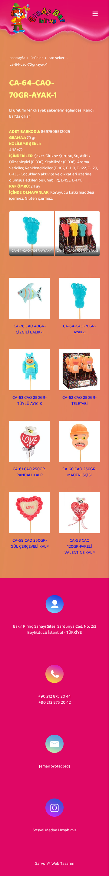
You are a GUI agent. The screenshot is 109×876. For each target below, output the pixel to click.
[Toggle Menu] (95, 13)
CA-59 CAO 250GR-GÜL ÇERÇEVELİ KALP (30, 543)
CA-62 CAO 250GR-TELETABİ (79, 400)
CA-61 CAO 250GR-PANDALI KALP (29, 472)
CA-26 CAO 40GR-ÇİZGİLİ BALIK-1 (30, 329)
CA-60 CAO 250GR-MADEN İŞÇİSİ (79, 472)
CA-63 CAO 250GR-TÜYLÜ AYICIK (29, 400)
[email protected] (54, 766)
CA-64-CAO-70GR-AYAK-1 (79, 329)
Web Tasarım (62, 863)
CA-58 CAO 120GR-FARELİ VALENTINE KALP (79, 546)
